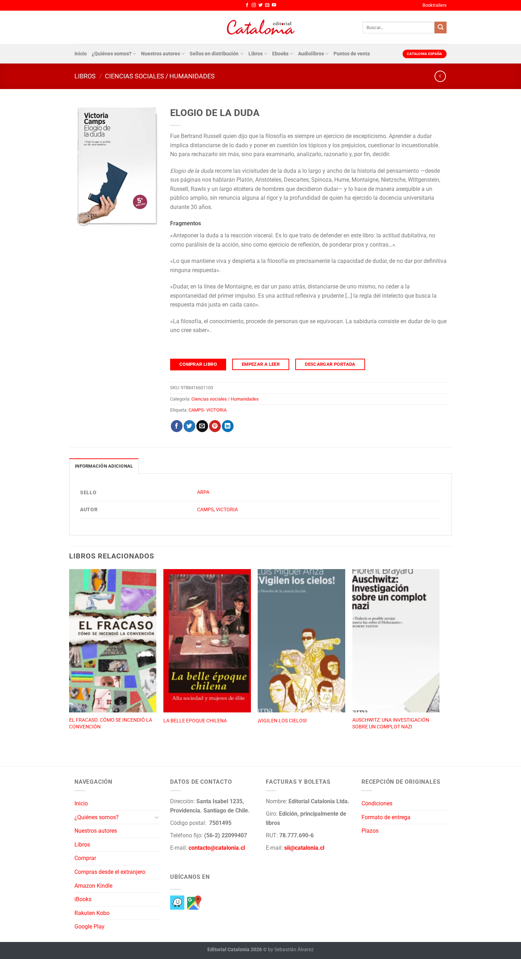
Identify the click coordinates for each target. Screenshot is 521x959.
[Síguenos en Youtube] (274, 5)
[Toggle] (156, 817)
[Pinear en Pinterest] (215, 426)
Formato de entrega (386, 817)
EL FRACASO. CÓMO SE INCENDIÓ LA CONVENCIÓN (110, 723)
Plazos (370, 830)
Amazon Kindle (93, 885)
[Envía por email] (202, 426)
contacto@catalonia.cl (217, 847)
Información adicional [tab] (104, 466)
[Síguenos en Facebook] (247, 5)
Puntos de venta (352, 54)
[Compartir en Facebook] (177, 426)
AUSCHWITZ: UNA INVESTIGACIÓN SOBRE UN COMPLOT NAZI (390, 723)
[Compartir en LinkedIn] (228, 426)
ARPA (203, 492)
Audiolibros (311, 54)
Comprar (85, 858)
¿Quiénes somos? (111, 54)
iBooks (82, 899)
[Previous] (69, 659)
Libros (255, 54)
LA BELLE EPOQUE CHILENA (195, 721)
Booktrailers (434, 5)
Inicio (80, 54)
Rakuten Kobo (92, 913)
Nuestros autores (160, 54)
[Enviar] (441, 28)
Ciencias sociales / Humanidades (160, 76)
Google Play (89, 926)
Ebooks (280, 54)
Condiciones (377, 803)
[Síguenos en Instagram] (254, 5)
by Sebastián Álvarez (291, 950)
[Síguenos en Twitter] (260, 5)
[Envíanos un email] (267, 5)
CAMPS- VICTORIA (207, 410)
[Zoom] (84, 219)
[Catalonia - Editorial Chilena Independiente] (260, 27)
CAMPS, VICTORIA (217, 510)
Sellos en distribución (214, 54)
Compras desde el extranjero (109, 872)
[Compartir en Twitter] (189, 426)
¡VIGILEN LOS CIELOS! (282, 721)
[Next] (439, 659)
